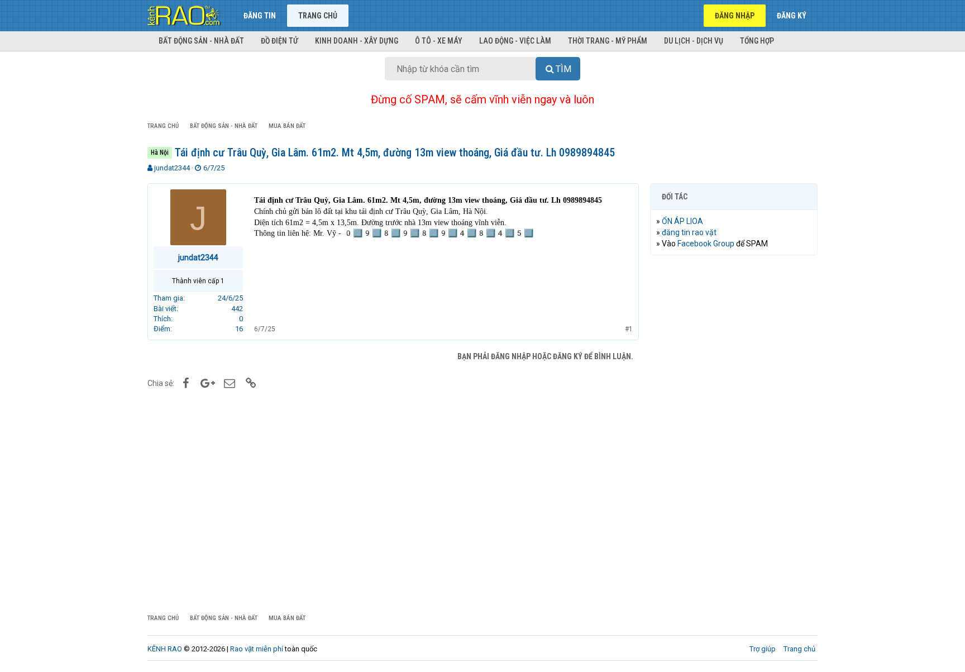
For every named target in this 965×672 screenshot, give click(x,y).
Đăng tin (259, 15)
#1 (629, 329)
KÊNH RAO (164, 649)
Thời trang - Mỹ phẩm (607, 40)
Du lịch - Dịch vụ (693, 40)
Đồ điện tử (279, 40)
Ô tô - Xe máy (438, 40)
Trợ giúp (762, 649)
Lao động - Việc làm (515, 40)
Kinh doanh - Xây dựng (356, 40)
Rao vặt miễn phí (256, 649)
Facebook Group (705, 243)
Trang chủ (317, 15)
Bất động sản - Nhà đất (201, 40)
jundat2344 (172, 168)
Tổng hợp (757, 40)
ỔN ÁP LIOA (682, 221)
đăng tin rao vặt (689, 232)
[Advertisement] (734, 434)
